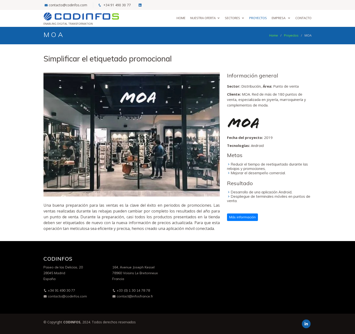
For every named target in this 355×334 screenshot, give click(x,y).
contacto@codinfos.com (68, 5)
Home (181, 18)
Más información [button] (242, 217)
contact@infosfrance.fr (134, 296)
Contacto (303, 18)
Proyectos (258, 18)
